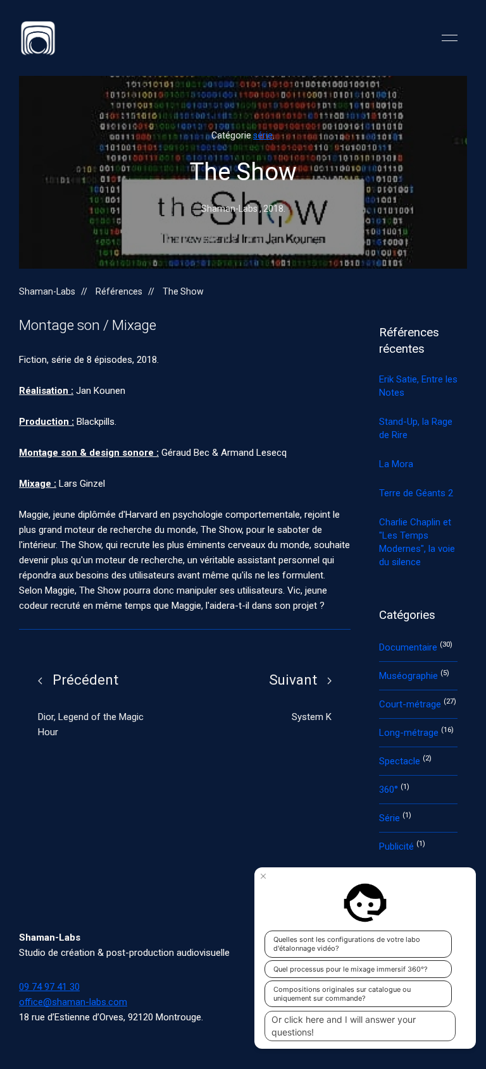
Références (119, 291)
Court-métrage (411, 704)
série (263, 135)
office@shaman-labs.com (73, 1002)
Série (390, 818)
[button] (449, 38)
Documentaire (409, 647)
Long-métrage (410, 732)
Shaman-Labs (47, 291)
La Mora (396, 464)
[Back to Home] (38, 38)
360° (390, 789)
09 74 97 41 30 (49, 987)
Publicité (397, 846)
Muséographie (409, 675)
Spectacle (401, 761)
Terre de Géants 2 (416, 493)
